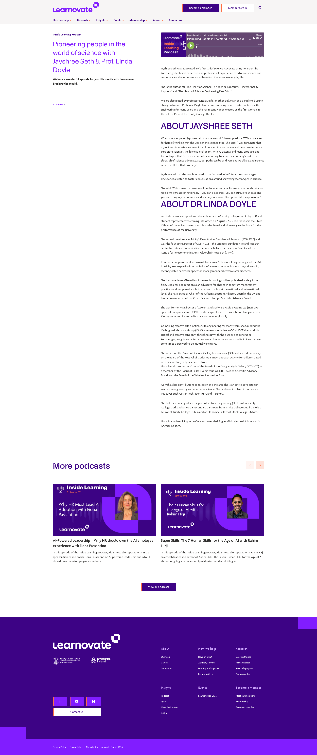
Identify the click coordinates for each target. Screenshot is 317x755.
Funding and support (208, 668)
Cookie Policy (76, 747)
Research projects (244, 668)
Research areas (243, 662)
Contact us (175, 20)
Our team (166, 656)
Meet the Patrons (169, 707)
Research (82, 20)
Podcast (165, 695)
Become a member (248, 687)
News (164, 701)
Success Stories (243, 656)
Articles (164, 713)
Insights (100, 20)
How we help (61, 20)
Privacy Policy (59, 747)
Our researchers (243, 674)
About (157, 20)
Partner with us (205, 674)
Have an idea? (205, 656)
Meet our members (245, 695)
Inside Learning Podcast (67, 34)
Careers (164, 662)
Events (117, 20)
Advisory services (206, 662)
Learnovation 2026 (207, 695)
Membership (137, 20)
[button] (260, 465)
